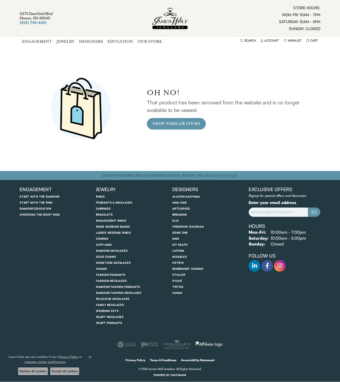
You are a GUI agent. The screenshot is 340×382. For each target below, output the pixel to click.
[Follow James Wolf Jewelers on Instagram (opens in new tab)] (280, 266)
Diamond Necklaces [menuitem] (112, 251)
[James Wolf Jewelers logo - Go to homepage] (170, 18)
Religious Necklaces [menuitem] (113, 299)
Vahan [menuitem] (177, 293)
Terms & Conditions (163, 360)
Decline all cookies (32, 371)
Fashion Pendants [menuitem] (111, 275)
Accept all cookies (65, 371)
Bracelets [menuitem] (104, 215)
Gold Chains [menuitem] (106, 257)
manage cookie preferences (45, 362)
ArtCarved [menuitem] (181, 209)
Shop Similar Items (176, 123)
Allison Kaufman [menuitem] (186, 197)
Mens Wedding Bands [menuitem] (113, 227)
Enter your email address (272, 203)
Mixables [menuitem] (179, 257)
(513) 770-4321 (226, 175)
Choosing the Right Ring (40, 215)
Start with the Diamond (40, 197)
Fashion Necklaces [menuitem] (111, 281)
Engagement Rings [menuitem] (111, 221)
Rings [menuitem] (100, 197)
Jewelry (65, 41)
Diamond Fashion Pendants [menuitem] (118, 287)
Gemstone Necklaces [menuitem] (113, 263)
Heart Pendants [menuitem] (109, 323)
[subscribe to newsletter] (314, 212)
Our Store (150, 41)
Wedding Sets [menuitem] (107, 311)
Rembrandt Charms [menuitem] (188, 269)
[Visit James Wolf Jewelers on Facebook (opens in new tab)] (267, 266)
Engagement (37, 41)
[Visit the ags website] (177, 344)
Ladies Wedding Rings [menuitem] (113, 233)
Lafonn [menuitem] (178, 251)
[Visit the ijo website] (149, 344)
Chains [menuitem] (101, 269)
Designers (91, 41)
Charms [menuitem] (102, 239)
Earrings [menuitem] (103, 209)
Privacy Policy (135, 360)
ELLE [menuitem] (175, 221)
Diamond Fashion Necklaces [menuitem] (119, 293)
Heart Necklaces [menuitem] (110, 317)
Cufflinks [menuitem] (104, 245)
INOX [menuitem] (175, 239)
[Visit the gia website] (126, 344)
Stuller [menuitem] (178, 275)
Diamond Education (35, 209)
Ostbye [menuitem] (178, 263)
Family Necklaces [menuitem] (110, 305)
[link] (299, 18)
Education (120, 41)
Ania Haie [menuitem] (179, 203)
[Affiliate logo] (209, 345)
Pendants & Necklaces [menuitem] (114, 203)
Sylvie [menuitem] (177, 281)
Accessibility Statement (197, 360)
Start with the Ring (36, 203)
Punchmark (178, 375)
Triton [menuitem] (177, 287)
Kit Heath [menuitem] (180, 245)
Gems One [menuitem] (180, 233)
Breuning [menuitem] (179, 215)
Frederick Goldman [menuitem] (188, 227)
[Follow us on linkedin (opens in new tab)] (254, 266)
